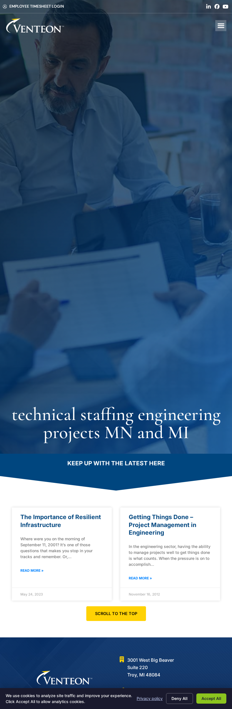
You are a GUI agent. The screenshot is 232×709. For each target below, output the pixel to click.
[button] (220, 25)
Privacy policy (150, 698)
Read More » (32, 570)
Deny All (179, 698)
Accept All (211, 698)
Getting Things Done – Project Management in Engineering (162, 524)
